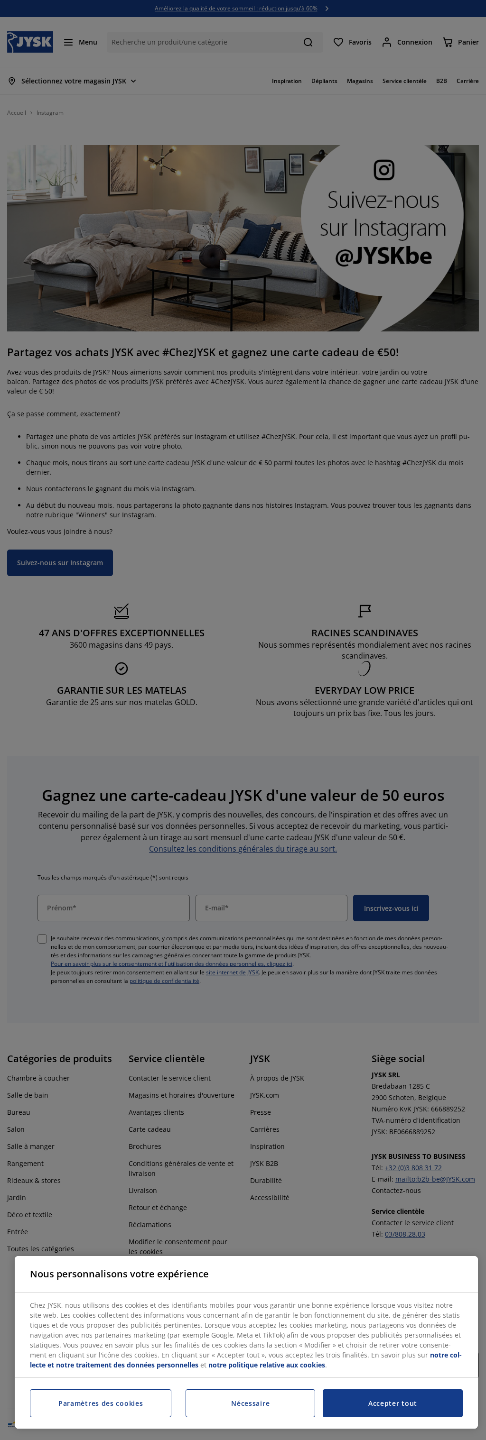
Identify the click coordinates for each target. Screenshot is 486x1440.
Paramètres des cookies (100, 1403)
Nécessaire (250, 1403)
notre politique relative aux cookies (266, 1364)
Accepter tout (392, 1403)
